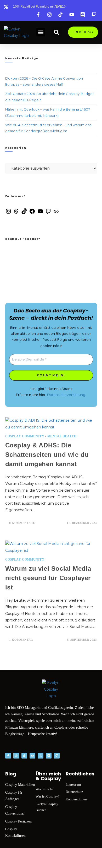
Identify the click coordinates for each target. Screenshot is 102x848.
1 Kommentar (21, 639)
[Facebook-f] (8, 756)
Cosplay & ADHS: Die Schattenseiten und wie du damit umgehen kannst (47, 454)
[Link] (56, 213)
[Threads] (16, 213)
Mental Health (62, 436)
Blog (10, 773)
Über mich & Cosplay (48, 776)
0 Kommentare (22, 522)
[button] (40, 32)
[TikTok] (24, 213)
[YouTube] (40, 213)
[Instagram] (8, 213)
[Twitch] (48, 213)
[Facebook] (32, 213)
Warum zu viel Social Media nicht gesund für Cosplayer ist (48, 578)
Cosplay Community (24, 436)
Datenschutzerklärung (66, 395)
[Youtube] (32, 756)
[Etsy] (40, 756)
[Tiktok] (24, 756)
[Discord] (49, 756)
